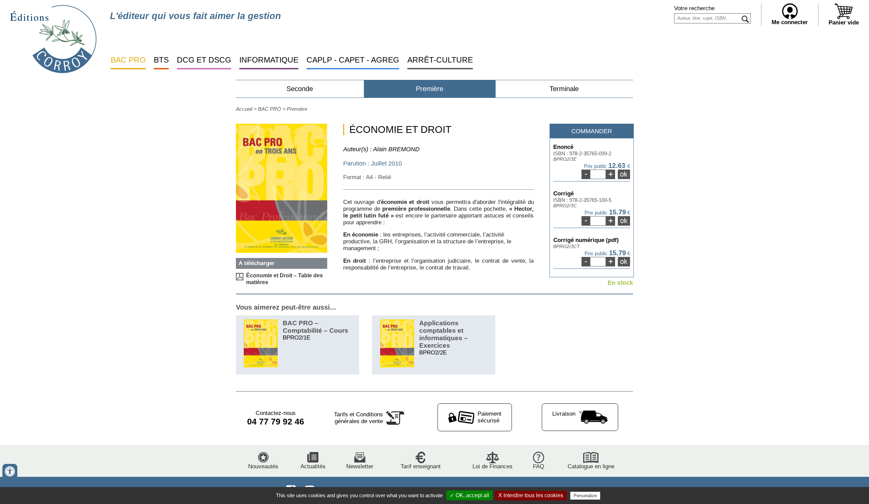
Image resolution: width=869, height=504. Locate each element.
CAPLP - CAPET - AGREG (353, 59)
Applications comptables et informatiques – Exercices (443, 334)
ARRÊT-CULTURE (440, 59)
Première (429, 88)
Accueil (244, 109)
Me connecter (790, 22)
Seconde (299, 88)
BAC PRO (128, 59)
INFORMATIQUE (268, 59)
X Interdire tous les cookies (530, 495)
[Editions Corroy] (53, 71)
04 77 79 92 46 (275, 421)
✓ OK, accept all (469, 495)
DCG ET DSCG (204, 59)
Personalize (585, 495)
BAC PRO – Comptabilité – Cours (315, 326)
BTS (161, 59)
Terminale (564, 88)
